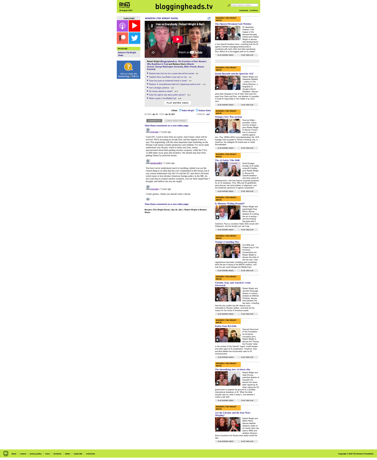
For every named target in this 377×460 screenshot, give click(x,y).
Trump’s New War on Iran (228, 116)
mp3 (208, 114)
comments (243, 10)
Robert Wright (188, 110)
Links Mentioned (176, 120)
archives (254, 10)
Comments (154, 120)
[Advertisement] (128, 127)
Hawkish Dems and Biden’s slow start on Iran (168, 76)
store (47, 453)
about (13, 453)
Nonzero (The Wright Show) (161, 18)
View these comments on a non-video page (166, 125)
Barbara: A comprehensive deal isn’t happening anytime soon (175, 84)
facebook (57, 453)
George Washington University (169, 66)
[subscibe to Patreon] (122, 43)
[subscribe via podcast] (123, 30)
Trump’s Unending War (227, 241)
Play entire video (178, 103)
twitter (67, 453)
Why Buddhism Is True (157, 64)
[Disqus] (178, 163)
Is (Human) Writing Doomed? (230, 203)
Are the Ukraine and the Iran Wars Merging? (232, 414)
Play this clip (247, 55)
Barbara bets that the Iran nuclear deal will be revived (172, 73)
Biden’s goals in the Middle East (163, 98)
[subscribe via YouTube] (134, 30)
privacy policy (36, 453)
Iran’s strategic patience (159, 87)
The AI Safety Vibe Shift (227, 160)
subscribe (78, 453)
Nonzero (202, 61)
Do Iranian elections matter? (161, 91)
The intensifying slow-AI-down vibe (232, 369)
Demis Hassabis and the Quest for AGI (234, 73)
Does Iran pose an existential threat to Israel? (168, 80)
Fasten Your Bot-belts (226, 326)
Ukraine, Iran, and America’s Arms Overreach (233, 284)
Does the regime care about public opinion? (167, 94)
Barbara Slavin (204, 110)
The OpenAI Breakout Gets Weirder (233, 23)
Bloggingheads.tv (169, 61)
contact (23, 453)
